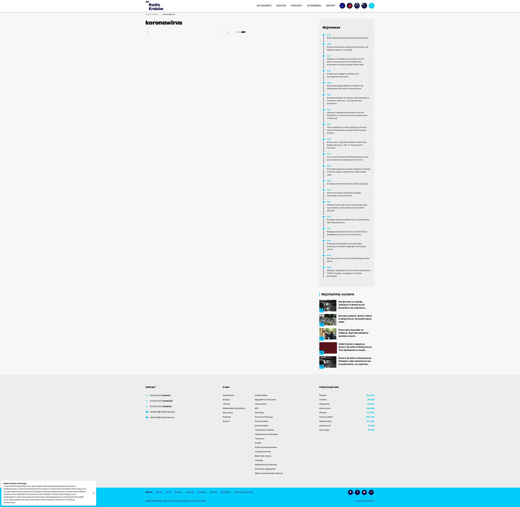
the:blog (259, 460)
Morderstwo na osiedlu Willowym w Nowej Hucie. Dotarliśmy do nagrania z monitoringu (352, 305)
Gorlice (226, 421)
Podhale (227, 417)
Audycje (281, 6)
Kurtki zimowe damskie (266, 447)
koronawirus (168, 15)
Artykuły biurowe (263, 452)
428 (238, 32)
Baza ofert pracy (263, 456)
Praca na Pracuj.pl (264, 417)
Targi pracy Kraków (264, 430)
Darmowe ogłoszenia (265, 469)
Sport (168, 492)
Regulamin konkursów (265, 400)
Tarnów (226, 404)
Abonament (260, 404)
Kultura (159, 492)
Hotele (258, 443)
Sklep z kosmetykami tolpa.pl (269, 473)
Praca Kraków (261, 421)
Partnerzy (259, 413)
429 (243, 32)
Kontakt (330, 6)
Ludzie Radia (261, 395)
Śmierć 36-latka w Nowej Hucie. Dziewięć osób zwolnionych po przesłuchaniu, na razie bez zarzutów (355, 361)
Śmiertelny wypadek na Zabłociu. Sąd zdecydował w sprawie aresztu (353, 333)
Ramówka (226, 492)
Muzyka (178, 492)
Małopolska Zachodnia (234, 408)
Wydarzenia (314, 6)
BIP (256, 408)
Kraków (226, 400)
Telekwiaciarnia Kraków (266, 434)
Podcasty (296, 6)
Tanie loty (259, 439)
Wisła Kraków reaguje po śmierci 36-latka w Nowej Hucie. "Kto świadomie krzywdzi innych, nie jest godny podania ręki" (355, 347)
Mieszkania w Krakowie (266, 465)
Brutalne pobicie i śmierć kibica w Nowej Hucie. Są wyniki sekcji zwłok (355, 319)
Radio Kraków (152, 15)
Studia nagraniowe (243, 492)
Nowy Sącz (228, 413)
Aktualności (264, 6)
